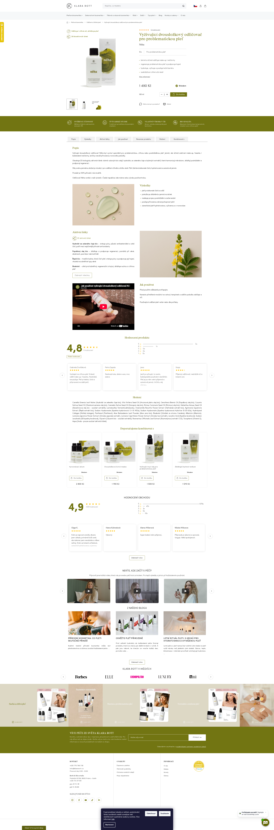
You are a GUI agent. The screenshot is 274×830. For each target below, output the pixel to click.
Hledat (183, 6)
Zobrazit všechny (82, 275)
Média (166, 769)
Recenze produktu (143, 139)
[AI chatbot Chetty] (265, 822)
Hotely (166, 772)
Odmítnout (151, 814)
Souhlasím (165, 814)
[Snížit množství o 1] (161, 94)
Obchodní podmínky (124, 769)
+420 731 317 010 (76, 781)
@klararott (92, 800)
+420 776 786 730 (76, 766)
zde (113, 819)
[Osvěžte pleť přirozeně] (137, 623)
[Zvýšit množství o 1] (167, 94)
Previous (62, 375)
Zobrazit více (137, 558)
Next (212, 375)
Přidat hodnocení (74, 356)
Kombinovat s (179, 139)
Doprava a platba (123, 765)
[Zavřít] (265, 812)
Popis (73, 139)
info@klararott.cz (77, 769)
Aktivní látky (104, 139)
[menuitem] (75, 15)
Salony (166, 776)
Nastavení (109, 825)
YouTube (85, 800)
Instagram (72, 800)
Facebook (79, 800)
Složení (162, 139)
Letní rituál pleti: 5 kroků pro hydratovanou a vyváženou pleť (182, 639)
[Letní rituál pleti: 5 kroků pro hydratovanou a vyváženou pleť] (185, 623)
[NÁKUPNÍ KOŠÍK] (205, 6)
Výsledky (87, 139)
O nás (166, 766)
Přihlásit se (197, 737)
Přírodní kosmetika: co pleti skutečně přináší (85, 639)
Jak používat (123, 139)
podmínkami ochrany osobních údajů (191, 747)
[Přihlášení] (201, 6)
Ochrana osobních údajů (125, 772)
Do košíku (180, 94)
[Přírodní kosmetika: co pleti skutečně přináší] (89, 623)
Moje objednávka (123, 776)
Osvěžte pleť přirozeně (129, 638)
